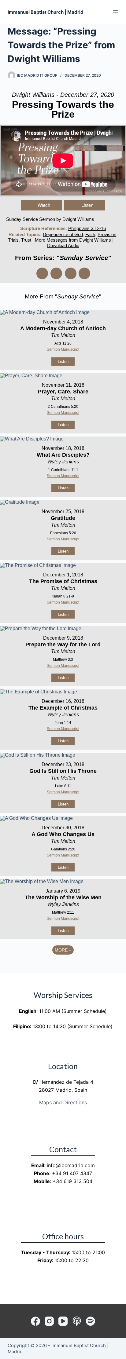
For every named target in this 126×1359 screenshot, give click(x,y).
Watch (44, 205)
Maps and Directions (63, 1102)
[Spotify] (90, 1321)
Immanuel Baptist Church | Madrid (45, 12)
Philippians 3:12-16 (87, 228)
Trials (13, 240)
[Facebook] (35, 1321)
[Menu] (115, 12)
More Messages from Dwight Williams (73, 240)
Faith (90, 234)
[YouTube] (63, 1321)
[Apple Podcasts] (76, 1321)
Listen (87, 205)
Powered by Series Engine (63, 967)
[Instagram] (49, 1321)
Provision (107, 234)
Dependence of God (63, 234)
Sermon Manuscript (63, 349)
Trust (26, 240)
